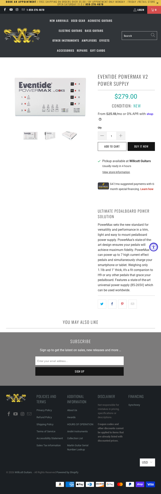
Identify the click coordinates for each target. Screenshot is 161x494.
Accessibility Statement (50, 438)
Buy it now (141, 146)
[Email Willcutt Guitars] (23, 9)
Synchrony (134, 404)
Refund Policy (44, 417)
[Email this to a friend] (132, 304)
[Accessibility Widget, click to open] (153, 247)
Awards (71, 417)
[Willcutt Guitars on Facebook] (4, 9)
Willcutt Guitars (23, 472)
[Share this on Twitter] (102, 304)
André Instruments (77, 431)
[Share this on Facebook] (112, 304)
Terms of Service (46, 431)
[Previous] (9, 96)
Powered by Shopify (67, 472)
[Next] (91, 96)
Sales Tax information (49, 445)
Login (140, 9)
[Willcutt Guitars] (22, 35)
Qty (100, 127)
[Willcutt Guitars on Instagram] (17, 9)
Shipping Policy (45, 424)
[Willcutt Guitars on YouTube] (10, 9)
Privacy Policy (44, 410)
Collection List (75, 438)
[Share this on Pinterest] (122, 304)
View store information (116, 172)
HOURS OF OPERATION (80, 424)
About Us (72, 410)
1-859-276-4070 (36, 9)
